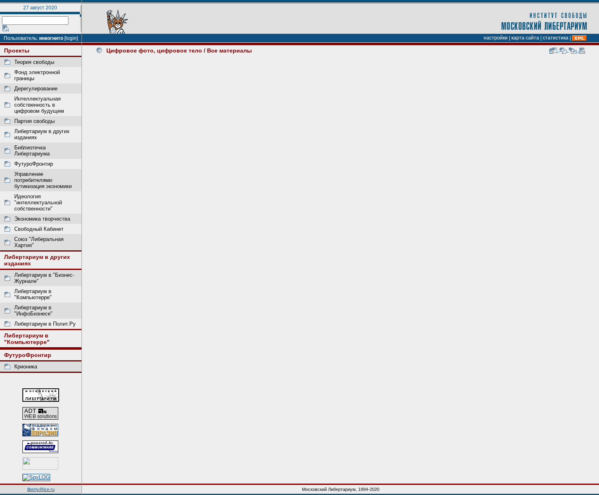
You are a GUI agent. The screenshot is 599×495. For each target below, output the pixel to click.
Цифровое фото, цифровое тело (154, 50)
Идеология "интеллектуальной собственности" (38, 202)
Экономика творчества (42, 219)
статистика (555, 38)
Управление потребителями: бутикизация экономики (43, 180)
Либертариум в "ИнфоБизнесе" (33, 310)
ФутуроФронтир (33, 164)
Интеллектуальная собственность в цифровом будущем (39, 105)
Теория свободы (34, 62)
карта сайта (525, 38)
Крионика (25, 367)
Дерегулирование (35, 88)
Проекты (16, 50)
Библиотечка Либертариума (32, 151)
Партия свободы (34, 121)
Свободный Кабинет (39, 229)
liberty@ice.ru (41, 489)
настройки (496, 38)
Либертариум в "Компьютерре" (33, 294)
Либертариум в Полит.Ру (45, 324)
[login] (71, 38)
